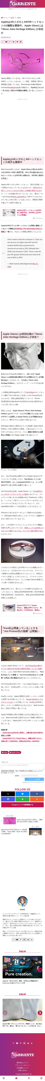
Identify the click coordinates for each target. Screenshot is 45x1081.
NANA (22, 909)
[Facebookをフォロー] (37, 793)
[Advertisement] (22, 124)
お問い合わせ (22, 1070)
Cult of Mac (30, 392)
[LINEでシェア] (17, 41)
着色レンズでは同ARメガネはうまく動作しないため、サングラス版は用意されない (22, 531)
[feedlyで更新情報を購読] (22, 799)
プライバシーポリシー (22, 1065)
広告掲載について (22, 1068)
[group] (22, 970)
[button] (20, 41)
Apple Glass (16, 752)
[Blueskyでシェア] (6, 41)
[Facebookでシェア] (10, 41)
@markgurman (13, 87)
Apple (6, 752)
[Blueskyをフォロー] (22, 793)
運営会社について (22, 1062)
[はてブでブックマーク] (13, 41)
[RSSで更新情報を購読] (37, 799)
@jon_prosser (17, 197)
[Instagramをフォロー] (8, 799)
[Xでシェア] (2, 41)
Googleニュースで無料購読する (22, 805)
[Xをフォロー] (8, 793)
